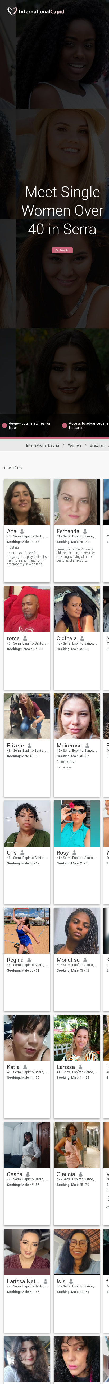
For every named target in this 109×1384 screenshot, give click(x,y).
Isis (61, 1281)
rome (13, 638)
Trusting (13, 547)
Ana (11, 531)
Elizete (15, 745)
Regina (15, 960)
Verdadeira (64, 767)
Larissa (66, 1067)
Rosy (63, 853)
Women (74, 445)
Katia (13, 1067)
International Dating (42, 445)
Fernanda (68, 531)
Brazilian (97, 445)
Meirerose (69, 745)
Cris (12, 853)
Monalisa (68, 960)
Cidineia (67, 638)
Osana (14, 1174)
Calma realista (66, 762)
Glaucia (66, 1174)
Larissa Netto (23, 1281)
